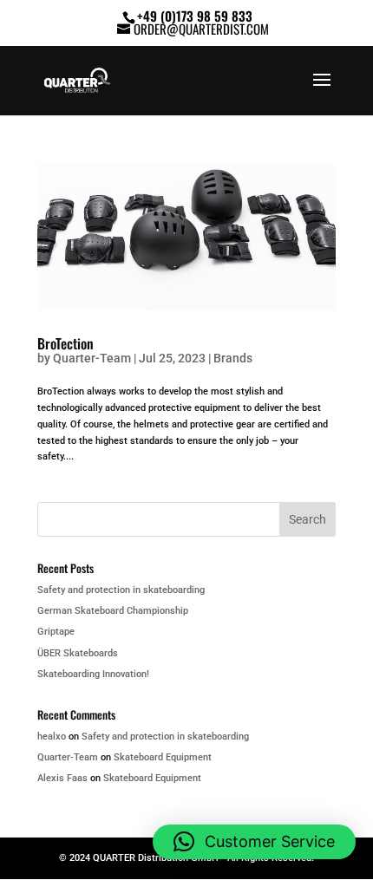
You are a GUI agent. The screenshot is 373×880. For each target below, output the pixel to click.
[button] (254, 842)
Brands (232, 358)
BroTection (65, 343)
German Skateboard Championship (112, 610)
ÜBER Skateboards (77, 653)
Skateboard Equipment (163, 757)
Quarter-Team (92, 358)
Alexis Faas (62, 778)
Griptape (56, 631)
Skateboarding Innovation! (93, 674)
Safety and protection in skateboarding (121, 590)
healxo (51, 736)
